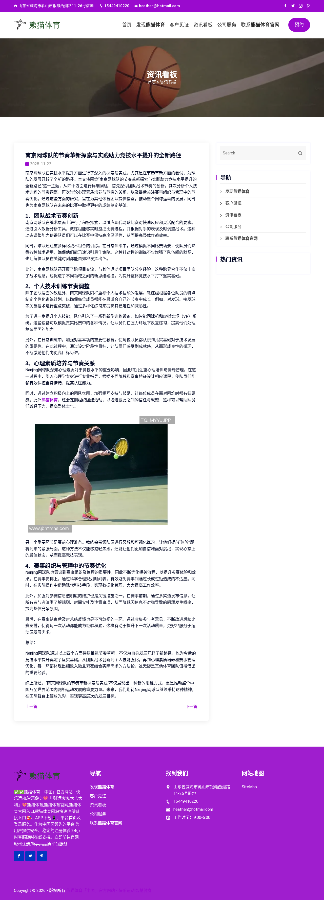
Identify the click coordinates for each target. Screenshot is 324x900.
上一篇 (31, 706)
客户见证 (179, 25)
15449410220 (116, 6)
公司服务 (226, 25)
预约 (299, 24)
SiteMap (249, 786)
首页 (127, 25)
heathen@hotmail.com (159, 6)
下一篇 (191, 706)
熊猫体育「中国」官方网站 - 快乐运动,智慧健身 (109, 890)
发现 (150, 25)
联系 (260, 25)
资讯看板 (203, 25)
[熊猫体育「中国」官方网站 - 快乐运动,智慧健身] (48, 25)
